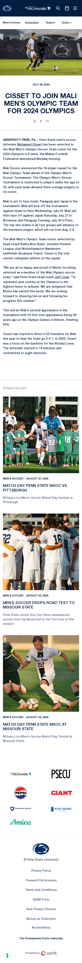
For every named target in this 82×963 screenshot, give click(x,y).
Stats (66, 23)
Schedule (31, 23)
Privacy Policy (41, 871)
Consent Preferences (41, 880)
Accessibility (41, 927)
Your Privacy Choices (41, 909)
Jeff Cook (62, 277)
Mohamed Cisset (29, 144)
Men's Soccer (13, 479)
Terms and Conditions (41, 890)
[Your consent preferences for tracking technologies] (7, 956)
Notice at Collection (41, 919)
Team (49, 23)
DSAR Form (41, 899)
